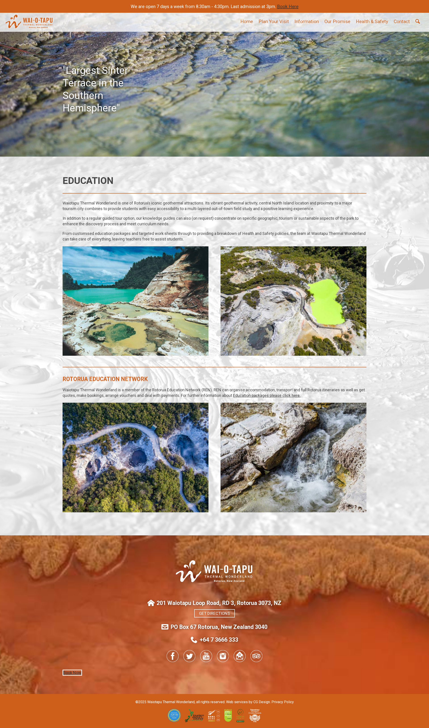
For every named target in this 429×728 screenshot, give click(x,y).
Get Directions (214, 613)
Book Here (288, 6)
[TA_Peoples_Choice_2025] (254, 721)
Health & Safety (372, 21)
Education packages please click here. (267, 395)
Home (246, 21)
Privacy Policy (282, 702)
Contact (402, 21)
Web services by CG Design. (248, 702)
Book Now (72, 672)
